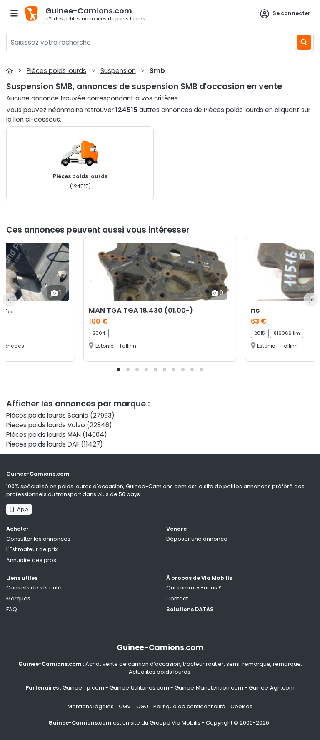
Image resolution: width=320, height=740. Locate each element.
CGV (125, 706)
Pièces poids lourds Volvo (45, 425)
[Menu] (14, 13)
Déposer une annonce (197, 538)
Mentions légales (91, 706)
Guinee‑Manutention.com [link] (209, 687)
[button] (118, 369)
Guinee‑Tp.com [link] (83, 687)
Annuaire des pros (31, 560)
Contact (177, 598)
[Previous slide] (9, 299)
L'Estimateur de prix (32, 549)
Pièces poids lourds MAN (43, 434)
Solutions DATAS (190, 609)
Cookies (241, 706)
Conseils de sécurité (34, 587)
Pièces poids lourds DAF (42, 444)
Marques (18, 598)
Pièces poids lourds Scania (47, 415)
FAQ (11, 609)
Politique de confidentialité (189, 706)
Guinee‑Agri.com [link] (272, 687)
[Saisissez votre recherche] (304, 42)
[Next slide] (310, 299)
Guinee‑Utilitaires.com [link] (139, 687)
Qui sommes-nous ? (193, 587)
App (21, 509)
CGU (142, 706)
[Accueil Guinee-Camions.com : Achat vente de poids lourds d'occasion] (9, 71)
